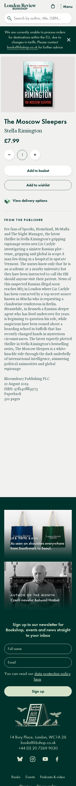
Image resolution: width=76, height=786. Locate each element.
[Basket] (53, 7)
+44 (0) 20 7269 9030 (38, 748)
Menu (68, 7)
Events (30, 777)
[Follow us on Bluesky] (20, 758)
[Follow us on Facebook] (57, 758)
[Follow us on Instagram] (32, 758)
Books (15, 777)
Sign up (38, 691)
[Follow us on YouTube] (45, 758)
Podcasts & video (52, 777)
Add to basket (38, 170)
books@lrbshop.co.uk (22, 47)
